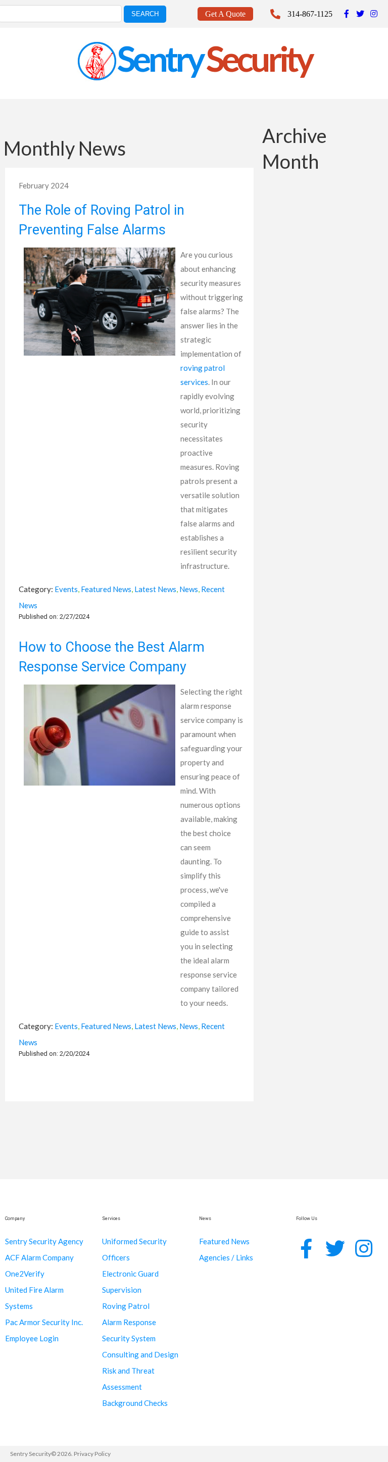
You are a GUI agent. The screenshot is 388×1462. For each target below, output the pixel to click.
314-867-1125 (309, 14)
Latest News (155, 589)
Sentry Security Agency (44, 1241)
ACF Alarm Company (39, 1257)
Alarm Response (129, 1322)
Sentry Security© (33, 1453)
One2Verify (24, 1273)
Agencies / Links (226, 1257)
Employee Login (32, 1338)
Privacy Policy (92, 1453)
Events (66, 589)
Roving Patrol (126, 1305)
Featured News (106, 589)
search (145, 14)
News (188, 589)
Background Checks (135, 1402)
